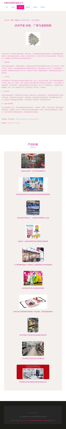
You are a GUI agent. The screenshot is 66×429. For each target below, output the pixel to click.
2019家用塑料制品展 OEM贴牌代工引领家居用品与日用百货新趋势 (33, 264)
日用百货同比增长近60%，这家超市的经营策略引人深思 (33, 218)
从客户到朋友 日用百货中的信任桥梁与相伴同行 (33, 335)
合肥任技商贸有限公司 (38, 420)
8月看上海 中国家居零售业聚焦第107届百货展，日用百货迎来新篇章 (33, 311)
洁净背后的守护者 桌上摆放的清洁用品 (33, 288)
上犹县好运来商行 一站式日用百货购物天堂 (33, 171)
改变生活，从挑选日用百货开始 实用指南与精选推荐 (33, 241)
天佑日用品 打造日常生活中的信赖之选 (33, 358)
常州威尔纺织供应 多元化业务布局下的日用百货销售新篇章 (33, 194)
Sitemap (53, 420)
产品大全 (20, 7)
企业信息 (35, 7)
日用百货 (31, 420)
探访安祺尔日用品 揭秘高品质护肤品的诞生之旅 (33, 382)
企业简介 (13, 7)
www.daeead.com (24, 420)
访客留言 (43, 7)
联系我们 (28, 7)
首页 (7, 7)
